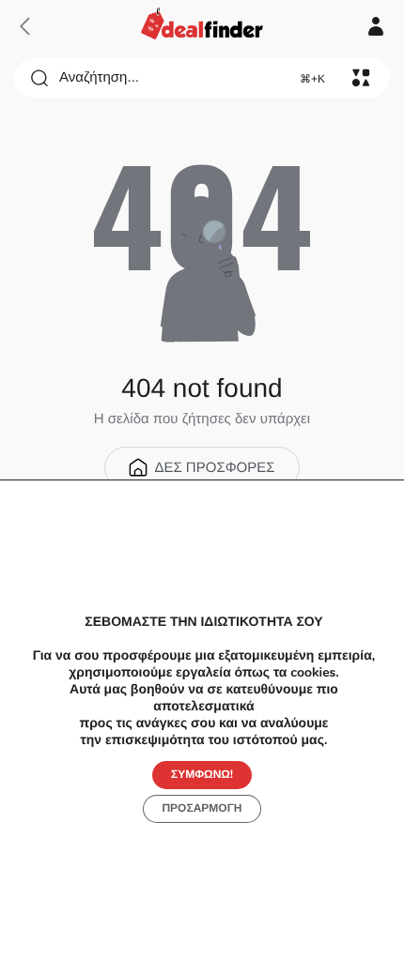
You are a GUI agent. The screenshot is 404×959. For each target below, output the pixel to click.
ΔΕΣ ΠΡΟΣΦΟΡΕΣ (214, 468)
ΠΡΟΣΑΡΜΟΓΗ (201, 808)
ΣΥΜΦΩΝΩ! (202, 775)
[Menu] (361, 78)
